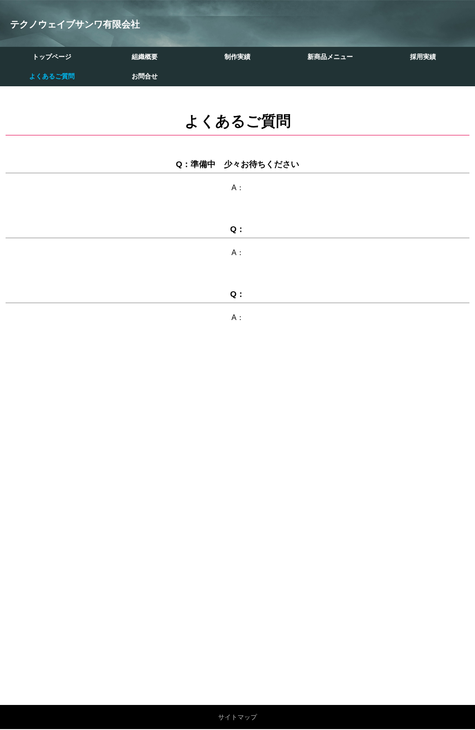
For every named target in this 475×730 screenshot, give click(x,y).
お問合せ (145, 76)
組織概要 (145, 56)
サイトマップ (237, 717)
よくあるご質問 (52, 76)
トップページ (51, 56)
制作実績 (237, 56)
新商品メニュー (330, 56)
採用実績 (423, 56)
